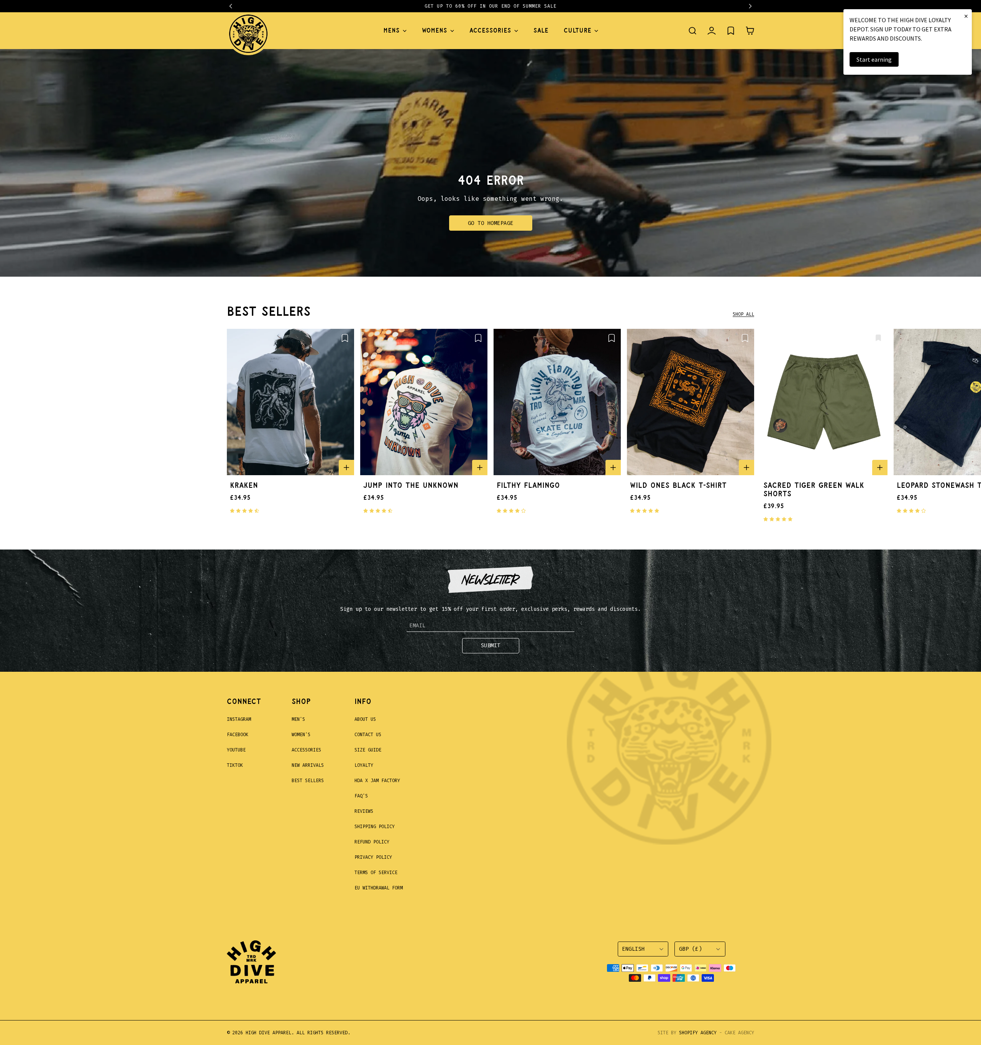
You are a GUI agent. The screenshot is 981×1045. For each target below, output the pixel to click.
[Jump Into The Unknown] (423, 402)
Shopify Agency (698, 1032)
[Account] (711, 30)
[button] (234, 6)
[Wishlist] (731, 30)
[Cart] (750, 30)
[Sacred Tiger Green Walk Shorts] (823, 402)
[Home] (248, 30)
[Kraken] (290, 402)
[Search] (692, 30)
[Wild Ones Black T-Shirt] (690, 402)
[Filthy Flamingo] (557, 402)
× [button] (966, 16)
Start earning (874, 59)
